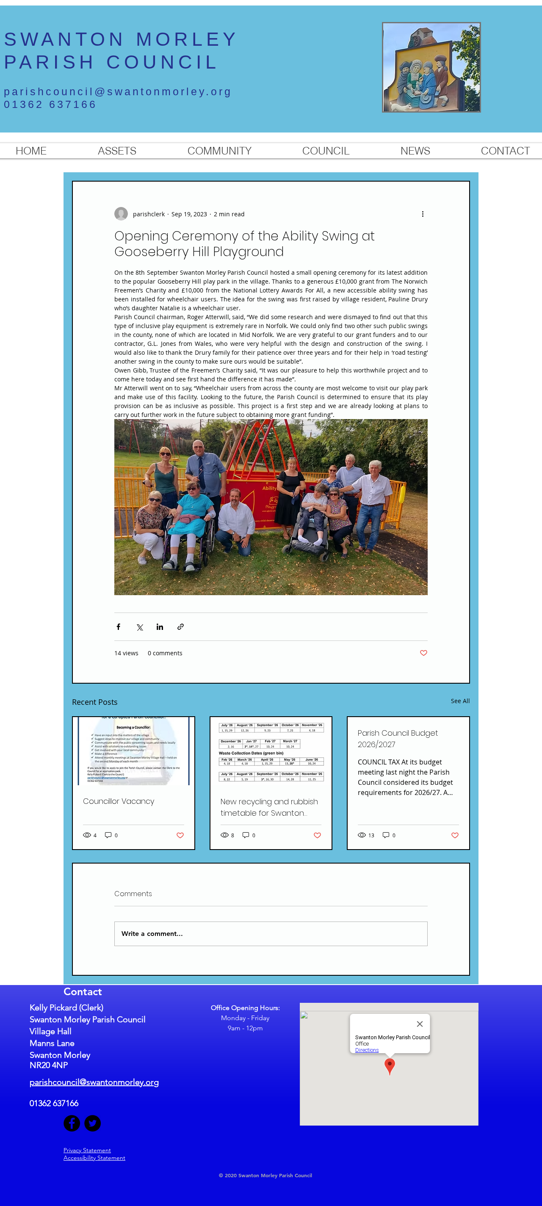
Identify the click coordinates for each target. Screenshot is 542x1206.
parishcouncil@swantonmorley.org (118, 91)
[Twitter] (92, 1123)
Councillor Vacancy (118, 801)
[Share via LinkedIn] (160, 627)
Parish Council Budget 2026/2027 (398, 739)
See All (460, 701)
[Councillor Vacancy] (133, 751)
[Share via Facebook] (118, 627)
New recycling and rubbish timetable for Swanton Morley (269, 807)
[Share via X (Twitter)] (139, 627)
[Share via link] (181, 627)
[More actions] (423, 214)
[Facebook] (72, 1123)
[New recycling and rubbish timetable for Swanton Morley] (271, 751)
